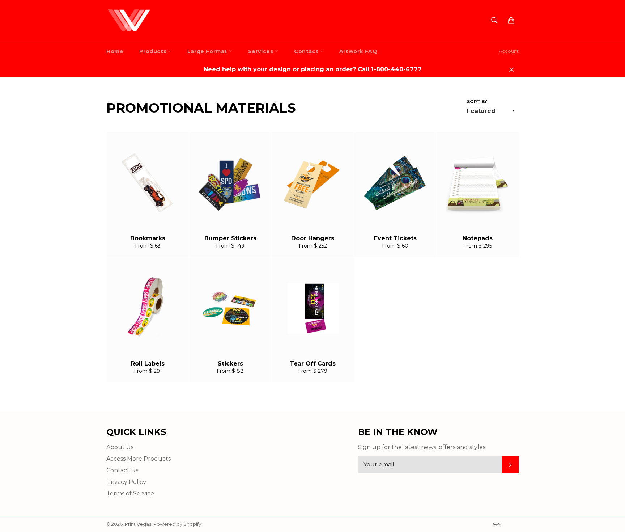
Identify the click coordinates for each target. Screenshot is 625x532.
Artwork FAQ (358, 51)
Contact (307, 51)
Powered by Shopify (177, 524)
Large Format (208, 51)
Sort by (477, 101)
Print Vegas (138, 524)
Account (509, 51)
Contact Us (122, 470)
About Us (119, 447)
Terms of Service (130, 493)
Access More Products (138, 458)
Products (153, 51)
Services (261, 51)
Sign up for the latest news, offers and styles (421, 447)
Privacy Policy (126, 481)
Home (114, 51)
